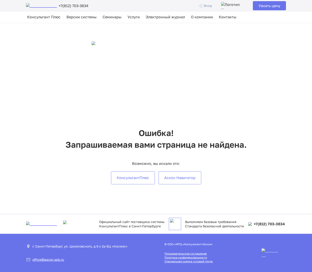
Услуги (133, 17)
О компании (202, 17)
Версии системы (81, 17)
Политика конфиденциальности (185, 257)
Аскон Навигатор (180, 177)
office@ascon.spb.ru (48, 259)
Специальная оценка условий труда (188, 261)
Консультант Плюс (44, 17)
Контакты (227, 17)
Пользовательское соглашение (185, 253)
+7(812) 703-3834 (269, 224)
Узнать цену (269, 5)
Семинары (112, 17)
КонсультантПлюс (133, 177)
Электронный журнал (165, 17)
